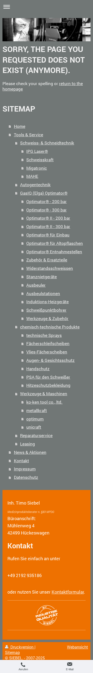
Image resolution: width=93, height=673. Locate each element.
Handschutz (38, 368)
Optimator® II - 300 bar (48, 226)
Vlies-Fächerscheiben (46, 352)
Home (19, 126)
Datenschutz (26, 477)
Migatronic (36, 168)
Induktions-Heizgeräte (47, 301)
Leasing (27, 444)
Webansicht (77, 647)
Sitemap (12, 652)
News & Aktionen (30, 452)
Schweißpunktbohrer (46, 310)
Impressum (25, 469)
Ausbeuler (36, 285)
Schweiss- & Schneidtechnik (47, 143)
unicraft (33, 427)
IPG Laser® (37, 151)
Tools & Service (28, 135)
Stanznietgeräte (41, 276)
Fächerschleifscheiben (47, 343)
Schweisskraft (40, 159)
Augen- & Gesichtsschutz (50, 360)
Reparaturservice (36, 435)
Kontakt (21, 461)
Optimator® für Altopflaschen (54, 243)
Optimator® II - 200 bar (48, 218)
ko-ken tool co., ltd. (44, 402)
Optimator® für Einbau (47, 235)
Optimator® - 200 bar (46, 201)
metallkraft (36, 410)
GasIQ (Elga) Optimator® (43, 193)
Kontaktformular (68, 592)
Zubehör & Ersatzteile (46, 260)
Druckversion (21, 647)
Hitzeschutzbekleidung (48, 385)
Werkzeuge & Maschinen (43, 393)
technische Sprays (44, 335)
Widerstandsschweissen (49, 268)
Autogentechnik (35, 184)
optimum (35, 419)
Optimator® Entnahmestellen (54, 252)
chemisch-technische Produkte (50, 327)
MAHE (32, 176)
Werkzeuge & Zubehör (47, 318)
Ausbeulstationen (43, 293)
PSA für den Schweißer (48, 377)
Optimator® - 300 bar (46, 210)
